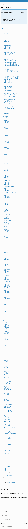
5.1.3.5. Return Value (6, 394)
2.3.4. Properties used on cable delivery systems (9, 106)
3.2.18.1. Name (6, 307)
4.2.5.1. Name (6, 348)
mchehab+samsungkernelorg (11, 482)
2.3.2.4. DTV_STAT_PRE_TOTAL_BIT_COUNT (10, 94)
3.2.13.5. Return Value (7, 280)
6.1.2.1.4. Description (7, 419)
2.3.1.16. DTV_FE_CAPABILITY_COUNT (9, 53)
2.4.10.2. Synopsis (6, 176)
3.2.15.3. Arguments (6, 290)
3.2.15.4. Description (6, 291)
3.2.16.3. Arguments (6, 296)
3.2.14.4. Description (6, 285)
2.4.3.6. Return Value (6, 135)
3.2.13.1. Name (6, 276)
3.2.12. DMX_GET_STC (7, 269)
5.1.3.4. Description (6, 393)
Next (25, 523)
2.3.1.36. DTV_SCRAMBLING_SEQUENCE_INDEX (11, 89)
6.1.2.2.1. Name (7, 422)
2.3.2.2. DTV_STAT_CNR (7, 92)
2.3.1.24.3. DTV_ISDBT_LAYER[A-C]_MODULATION (12, 63)
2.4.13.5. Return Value (7, 197)
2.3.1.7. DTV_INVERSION (7, 45)
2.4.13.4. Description (6, 196)
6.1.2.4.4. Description (7, 437)
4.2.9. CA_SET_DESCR (6, 371)
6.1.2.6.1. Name (7, 447)
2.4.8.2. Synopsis (6, 164)
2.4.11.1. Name (6, 181)
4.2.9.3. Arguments (6, 374)
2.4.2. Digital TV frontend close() (7, 123)
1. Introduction (3, 28)
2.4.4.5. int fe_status (6, 141)
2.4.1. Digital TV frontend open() (7, 117)
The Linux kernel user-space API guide (6, 3)
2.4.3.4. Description (6, 133)
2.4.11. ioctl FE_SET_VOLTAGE (8, 180)
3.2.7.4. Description (6, 242)
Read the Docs (13, 527)
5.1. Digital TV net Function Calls (7, 381)
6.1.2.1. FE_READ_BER (7, 415)
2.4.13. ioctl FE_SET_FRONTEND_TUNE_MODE (10, 192)
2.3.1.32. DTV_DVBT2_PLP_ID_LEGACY (9, 85)
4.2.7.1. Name (6, 360)
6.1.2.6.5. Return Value (8, 450)
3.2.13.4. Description (6, 279)
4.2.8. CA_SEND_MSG (6, 365)
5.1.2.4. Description (6, 387)
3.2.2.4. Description (6, 212)
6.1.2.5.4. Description (7, 443)
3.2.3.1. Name (6, 215)
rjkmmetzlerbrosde (9, 475)
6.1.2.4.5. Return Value (8, 438)
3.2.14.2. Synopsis (6, 283)
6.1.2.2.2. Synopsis (7, 423)
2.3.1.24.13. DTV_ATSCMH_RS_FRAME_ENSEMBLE (12, 72)
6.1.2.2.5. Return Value (8, 426)
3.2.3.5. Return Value (6, 219)
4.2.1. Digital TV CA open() (7, 322)
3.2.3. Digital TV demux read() (7, 214)
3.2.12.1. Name (6, 270)
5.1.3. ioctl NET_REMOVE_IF (7, 389)
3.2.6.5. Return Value (6, 237)
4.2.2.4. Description (6, 332)
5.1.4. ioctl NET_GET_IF (7, 395)
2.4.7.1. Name (6, 157)
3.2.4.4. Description (6, 224)
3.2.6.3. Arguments (6, 235)
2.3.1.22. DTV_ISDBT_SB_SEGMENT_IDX (9, 58)
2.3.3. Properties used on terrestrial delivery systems (9, 99)
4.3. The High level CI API (6, 377)
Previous (3, 523)
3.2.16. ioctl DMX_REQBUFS (7, 293)
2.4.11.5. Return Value (7, 185)
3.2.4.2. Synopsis (6, 222)
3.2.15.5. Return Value (7, 292)
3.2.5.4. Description (6, 230)
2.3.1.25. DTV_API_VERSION (8, 79)
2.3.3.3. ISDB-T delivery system (8, 102)
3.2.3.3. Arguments (6, 217)
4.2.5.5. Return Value (6, 351)
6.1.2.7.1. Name (7, 453)
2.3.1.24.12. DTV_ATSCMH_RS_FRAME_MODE (11, 71)
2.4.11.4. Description (6, 184)
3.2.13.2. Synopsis (6, 277)
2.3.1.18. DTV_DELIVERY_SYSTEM (9, 55)
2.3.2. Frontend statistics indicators (8, 90)
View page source (25, 4)
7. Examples (3, 464)
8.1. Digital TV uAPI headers (6, 466)
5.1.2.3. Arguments (6, 386)
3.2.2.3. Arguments (6, 211)
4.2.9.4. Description (6, 375)
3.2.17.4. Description (6, 303)
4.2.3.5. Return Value (6, 339)
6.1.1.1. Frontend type (7, 405)
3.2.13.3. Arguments (6, 278)
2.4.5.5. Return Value (6, 148)
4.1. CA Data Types (5, 320)
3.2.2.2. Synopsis (6, 210)
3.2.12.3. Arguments (6, 272)
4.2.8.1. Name (6, 366)
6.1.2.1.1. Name (7, 416)
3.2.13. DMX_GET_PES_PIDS (7, 275)
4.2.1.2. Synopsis (6, 324)
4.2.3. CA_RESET (6, 334)
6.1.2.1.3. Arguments (7, 418)
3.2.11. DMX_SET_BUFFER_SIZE (8, 263)
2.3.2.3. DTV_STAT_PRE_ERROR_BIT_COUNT (10, 93)
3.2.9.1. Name (6, 252)
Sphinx (4, 527)
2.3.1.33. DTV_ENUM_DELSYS (8, 86)
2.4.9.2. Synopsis (6, 170)
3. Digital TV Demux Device (5, 198)
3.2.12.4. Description (6, 273)
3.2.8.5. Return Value (6, 249)
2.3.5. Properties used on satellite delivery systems (9, 109)
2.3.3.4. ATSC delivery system (7, 103)
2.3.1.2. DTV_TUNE (6, 41)
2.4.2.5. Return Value (6, 128)
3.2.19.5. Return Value (7, 317)
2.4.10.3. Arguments (6, 177)
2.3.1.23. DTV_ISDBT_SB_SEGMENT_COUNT (10, 59)
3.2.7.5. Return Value (6, 243)
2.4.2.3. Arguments (6, 126)
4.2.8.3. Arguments (6, 368)
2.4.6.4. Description (6, 153)
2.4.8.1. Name (6, 163)
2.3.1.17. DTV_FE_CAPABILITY (8, 54)
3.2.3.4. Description (6, 218)
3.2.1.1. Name (6, 203)
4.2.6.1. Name (6, 354)
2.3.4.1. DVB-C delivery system (8, 107)
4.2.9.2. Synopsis (6, 373)
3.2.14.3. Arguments (6, 284)
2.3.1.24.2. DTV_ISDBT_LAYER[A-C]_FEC (10, 62)
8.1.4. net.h (5, 470)
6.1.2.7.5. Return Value (8, 456)
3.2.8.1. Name (6, 246)
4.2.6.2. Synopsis (6, 355)
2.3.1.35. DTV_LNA (6, 88)
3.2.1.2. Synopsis (6, 204)
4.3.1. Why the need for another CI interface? (9, 378)
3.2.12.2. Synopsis (6, 271)
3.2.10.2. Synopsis (6, 259)
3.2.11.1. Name (6, 264)
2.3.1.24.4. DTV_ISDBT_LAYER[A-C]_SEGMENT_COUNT (12, 64)
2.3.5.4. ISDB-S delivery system (8, 113)
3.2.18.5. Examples (6, 310)
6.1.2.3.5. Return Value (8, 432)
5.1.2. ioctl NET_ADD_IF (7, 383)
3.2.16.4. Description (6, 297)
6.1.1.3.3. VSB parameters (8, 410)
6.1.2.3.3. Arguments (7, 430)
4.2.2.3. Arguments (6, 331)
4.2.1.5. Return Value (6, 327)
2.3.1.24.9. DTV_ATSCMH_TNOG (9, 68)
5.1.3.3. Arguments (6, 392)
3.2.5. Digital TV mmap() (6, 226)
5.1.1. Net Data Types (6, 382)
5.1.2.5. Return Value (6, 388)
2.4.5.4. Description (6, 147)
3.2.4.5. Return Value (6, 225)
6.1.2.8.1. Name (7, 459)
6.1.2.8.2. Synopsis (7, 460)
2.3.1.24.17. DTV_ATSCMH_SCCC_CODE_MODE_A (12, 75)
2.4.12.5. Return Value (7, 191)
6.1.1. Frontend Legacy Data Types (8, 404)
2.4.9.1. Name (6, 169)
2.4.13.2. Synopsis (6, 194)
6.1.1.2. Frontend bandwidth (7, 406)
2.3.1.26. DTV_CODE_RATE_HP (8, 80)
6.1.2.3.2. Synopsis (7, 429)
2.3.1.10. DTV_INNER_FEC (7, 48)
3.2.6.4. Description (6, 236)
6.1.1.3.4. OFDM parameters (8, 411)
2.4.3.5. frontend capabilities (7, 134)
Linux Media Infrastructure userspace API (17, 3)
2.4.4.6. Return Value (6, 142)
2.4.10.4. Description (6, 178)
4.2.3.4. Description (6, 338)
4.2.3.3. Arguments (6, 337)
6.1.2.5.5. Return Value (8, 444)
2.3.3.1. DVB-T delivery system (8, 100)
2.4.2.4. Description (6, 127)
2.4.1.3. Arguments (6, 120)
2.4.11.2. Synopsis (6, 182)
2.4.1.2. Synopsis (6, 119)
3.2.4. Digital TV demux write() (7, 220)
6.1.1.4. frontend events (7, 412)
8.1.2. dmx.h (5, 468)
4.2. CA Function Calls (5, 321)
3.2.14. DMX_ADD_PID (7, 281)
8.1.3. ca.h (5, 469)
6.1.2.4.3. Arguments (7, 436)
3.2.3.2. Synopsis (6, 216)
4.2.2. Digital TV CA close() (7, 328)
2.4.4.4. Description (6, 140)
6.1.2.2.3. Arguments (7, 424)
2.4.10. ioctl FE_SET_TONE (7, 174)
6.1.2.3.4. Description (7, 431)
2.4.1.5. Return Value (6, 122)
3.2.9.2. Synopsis (6, 253)
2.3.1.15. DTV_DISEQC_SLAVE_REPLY (9, 52)
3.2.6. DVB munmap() (6, 232)
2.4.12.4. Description (6, 190)
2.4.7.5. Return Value (6, 160)
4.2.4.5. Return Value (6, 345)
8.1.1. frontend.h (5, 467)
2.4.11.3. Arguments (6, 183)
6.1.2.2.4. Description (7, 425)
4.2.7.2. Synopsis (6, 361)
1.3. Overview (4, 31)
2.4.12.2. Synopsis (6, 188)
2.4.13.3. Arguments (6, 195)
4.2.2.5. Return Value (6, 333)
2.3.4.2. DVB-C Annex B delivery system (9, 108)
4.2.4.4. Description (6, 344)
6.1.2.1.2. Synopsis (7, 417)
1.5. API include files (5, 33)
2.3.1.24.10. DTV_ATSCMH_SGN (9, 69)
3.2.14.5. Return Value (7, 286)
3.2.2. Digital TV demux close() (7, 208)
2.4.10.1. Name (6, 175)
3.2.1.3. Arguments (6, 205)
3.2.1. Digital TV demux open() (7, 202)
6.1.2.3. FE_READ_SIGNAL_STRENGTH (9, 427)
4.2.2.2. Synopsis (6, 330)
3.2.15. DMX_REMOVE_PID (7, 287)
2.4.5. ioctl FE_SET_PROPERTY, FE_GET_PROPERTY (10, 143)
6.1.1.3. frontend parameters (7, 407)
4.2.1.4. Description (6, 326)
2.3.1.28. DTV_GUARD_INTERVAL (8, 82)
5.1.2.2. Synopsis (6, 385)
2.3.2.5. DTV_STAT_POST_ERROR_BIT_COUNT (10, 95)
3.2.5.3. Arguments (6, 229)
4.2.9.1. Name (6, 372)
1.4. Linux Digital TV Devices (6, 32)
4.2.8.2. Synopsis (6, 367)
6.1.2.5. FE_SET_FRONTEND (8, 439)
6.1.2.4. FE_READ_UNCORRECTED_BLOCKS (10, 433)
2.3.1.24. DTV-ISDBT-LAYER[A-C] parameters (10, 60)
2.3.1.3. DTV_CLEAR (7, 42)
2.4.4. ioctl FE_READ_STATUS (7, 136)
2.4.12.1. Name (6, 187)
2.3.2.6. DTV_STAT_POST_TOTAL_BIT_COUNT (10, 96)
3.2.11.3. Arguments (6, 266)
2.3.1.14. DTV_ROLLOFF (7, 51)
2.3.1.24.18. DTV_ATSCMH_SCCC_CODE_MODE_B (12, 76)
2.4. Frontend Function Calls (6, 116)
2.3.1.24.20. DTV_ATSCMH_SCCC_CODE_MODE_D (12, 78)
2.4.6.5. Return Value (6, 154)
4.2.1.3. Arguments (6, 325)
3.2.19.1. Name (6, 314)
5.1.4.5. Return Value (6, 400)
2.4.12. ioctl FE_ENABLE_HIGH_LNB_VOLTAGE (10, 186)
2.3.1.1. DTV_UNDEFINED (7, 40)
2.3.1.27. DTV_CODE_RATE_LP (8, 81)
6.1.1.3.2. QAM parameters (8, 409)
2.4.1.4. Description (6, 121)
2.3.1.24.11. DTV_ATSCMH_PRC (9, 70)
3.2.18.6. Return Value (7, 311)
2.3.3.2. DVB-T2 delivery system (8, 101)
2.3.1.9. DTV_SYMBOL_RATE (8, 47)
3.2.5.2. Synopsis (6, 228)
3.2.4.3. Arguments (6, 223)
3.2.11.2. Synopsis (6, 265)
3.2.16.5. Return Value (7, 298)
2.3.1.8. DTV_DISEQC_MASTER (8, 46)
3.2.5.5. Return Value (6, 231)
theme (7, 527)
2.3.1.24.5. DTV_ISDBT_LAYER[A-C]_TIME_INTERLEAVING (13, 65)
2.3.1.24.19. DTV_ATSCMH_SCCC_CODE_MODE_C (12, 77)
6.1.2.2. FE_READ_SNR (7, 421)
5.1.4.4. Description (6, 399)
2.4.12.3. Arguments (6, 189)
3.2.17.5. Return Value (7, 304)
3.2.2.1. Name (6, 209)
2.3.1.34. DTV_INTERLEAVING (8, 87)
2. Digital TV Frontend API (5, 34)
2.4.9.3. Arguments (6, 171)
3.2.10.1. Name (6, 258)
